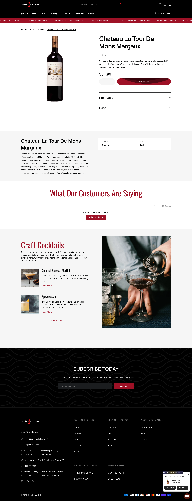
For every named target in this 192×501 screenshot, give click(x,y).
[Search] (77, 4)
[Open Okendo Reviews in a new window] (162, 206)
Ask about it (182, 487)
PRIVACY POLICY (81, 479)
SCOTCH (77, 427)
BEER (76, 451)
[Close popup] (188, 474)
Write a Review (98, 218)
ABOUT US (112, 445)
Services (68, 13)
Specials (80, 13)
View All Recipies (55, 320)
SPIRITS (77, 445)
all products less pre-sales (32, 29)
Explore (91, 13)
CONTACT (112, 427)
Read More (47, 286)
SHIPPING (112, 439)
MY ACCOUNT (147, 427)
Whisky (43, 13)
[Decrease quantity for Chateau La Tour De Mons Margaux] (101, 81)
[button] (169, 4)
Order (144, 439)
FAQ (109, 433)
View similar (170, 487)
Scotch (24, 13)
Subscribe (123, 386)
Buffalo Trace (176, 480)
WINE (76, 439)
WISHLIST (145, 433)
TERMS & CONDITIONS (83, 473)
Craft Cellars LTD (35, 495)
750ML (102, 55)
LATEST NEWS (114, 479)
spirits (53, 13)
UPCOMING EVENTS (116, 473)
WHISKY (77, 433)
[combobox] (99, 4)
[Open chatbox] (187, 496)
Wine (34, 13)
